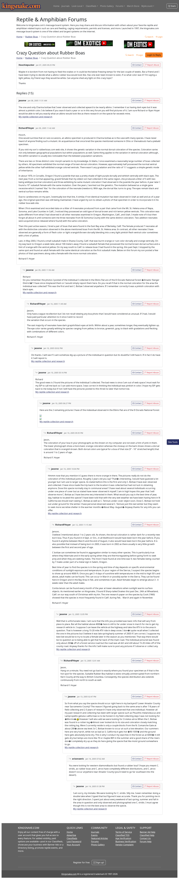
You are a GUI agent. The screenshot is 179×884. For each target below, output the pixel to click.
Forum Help (145, 841)
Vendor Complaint (124, 844)
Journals (65, 6)
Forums (95, 841)
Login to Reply (154, 55)
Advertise (71, 835)
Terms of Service (123, 832)
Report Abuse (153, 65)
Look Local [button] (77, 6)
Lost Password (74, 841)
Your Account (73, 844)
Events (94, 835)
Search (150, 37)
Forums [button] (119, 6)
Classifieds (72, 838)
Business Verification (125, 841)
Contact (138, 65)
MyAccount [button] (147, 6)
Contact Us (145, 838)
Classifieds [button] (91, 6)
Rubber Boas (31, 36)
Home (56, 6)
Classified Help (147, 835)
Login (160, 37)
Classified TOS (122, 835)
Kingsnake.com (69, 874)
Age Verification (123, 838)
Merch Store (133, 6)
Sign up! (100, 862)
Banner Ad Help (147, 832)
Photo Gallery (107, 6)
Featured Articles (99, 838)
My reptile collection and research (35, 116)
